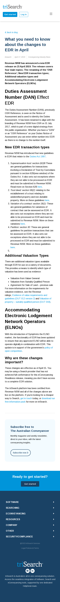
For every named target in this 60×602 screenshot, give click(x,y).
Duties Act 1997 (38, 156)
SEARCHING (12, 508)
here (40, 187)
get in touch (26, 398)
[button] (30, 502)
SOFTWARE (12, 502)
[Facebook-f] (28, 571)
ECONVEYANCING (16, 513)
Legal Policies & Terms (30, 548)
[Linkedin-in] (32, 571)
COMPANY (11, 525)
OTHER (10, 531)
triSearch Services (33, 543)
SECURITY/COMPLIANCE (19, 536)
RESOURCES (13, 519)
